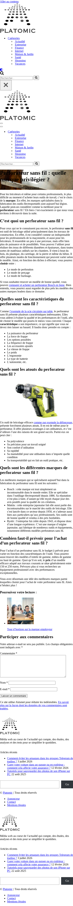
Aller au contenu (9, 1)
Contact (11, 801)
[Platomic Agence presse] (17, 31)
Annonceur (13, 798)
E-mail (5, 689)
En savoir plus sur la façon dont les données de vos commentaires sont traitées (34, 705)
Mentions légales (16, 805)
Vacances (20, 63)
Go (67, 784)
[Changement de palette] (36, 69)
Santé (18, 57)
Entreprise (20, 44)
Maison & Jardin (24, 54)
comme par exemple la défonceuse (53, 422)
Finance (19, 47)
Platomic (8, 792)
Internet (19, 50)
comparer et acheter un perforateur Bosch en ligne (36, 285)
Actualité (20, 41)
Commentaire (8, 653)
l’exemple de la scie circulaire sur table (31, 311)
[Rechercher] (2, 74)
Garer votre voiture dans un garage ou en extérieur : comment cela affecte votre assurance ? (36, 766)
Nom (4, 682)
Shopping (20, 60)
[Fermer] (6, 85)
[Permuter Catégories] (62, 131)
